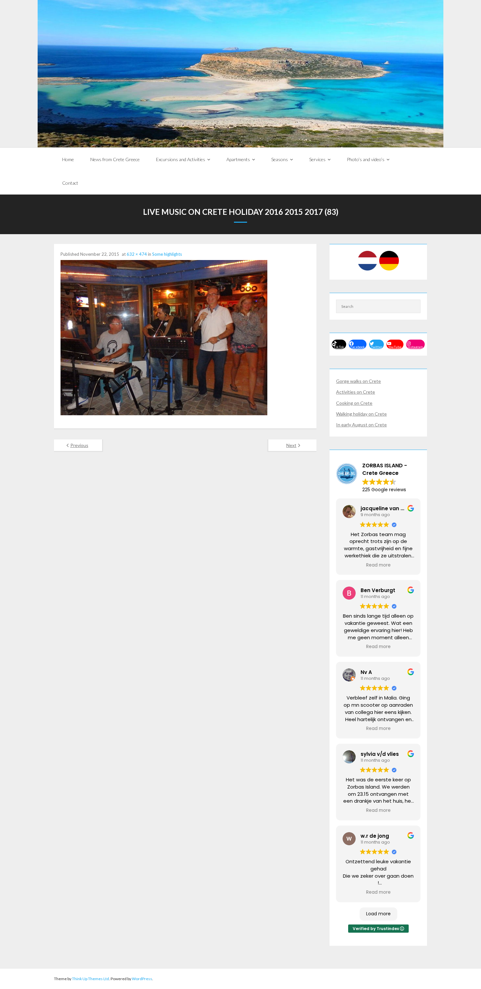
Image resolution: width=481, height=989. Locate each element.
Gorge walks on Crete (358, 381)
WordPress (142, 978)
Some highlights (167, 254)
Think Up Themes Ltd (90, 978)
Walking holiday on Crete (361, 414)
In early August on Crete (361, 424)
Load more (378, 913)
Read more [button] (378, 565)
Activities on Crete (355, 392)
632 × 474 (137, 254)
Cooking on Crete (354, 403)
